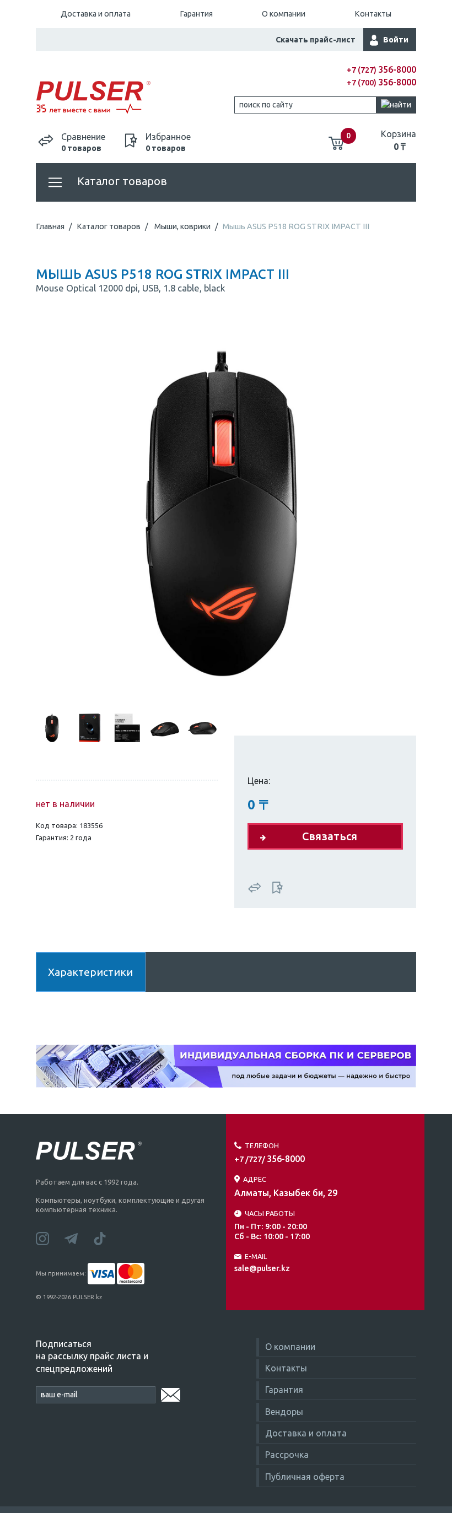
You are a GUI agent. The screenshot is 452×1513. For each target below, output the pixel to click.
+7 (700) (381, 82)
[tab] (52, 727)
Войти (395, 39)
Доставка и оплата (96, 13)
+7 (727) (381, 70)
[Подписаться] (170, 1393)
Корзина (398, 140)
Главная (50, 226)
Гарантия (196, 13)
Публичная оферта (305, 1477)
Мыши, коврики (182, 226)
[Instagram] (50, 1237)
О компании (283, 13)
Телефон (262, 1145)
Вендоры (284, 1412)
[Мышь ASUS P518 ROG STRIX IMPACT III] (226, 511)
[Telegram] (78, 1237)
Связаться (329, 836)
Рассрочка (287, 1455)
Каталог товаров (120, 181)
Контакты (372, 13)
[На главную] (131, 98)
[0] (336, 139)
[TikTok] (106, 1237)
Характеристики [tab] (90, 972)
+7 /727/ (269, 1159)
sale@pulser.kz (262, 1268)
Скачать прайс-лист (316, 39)
